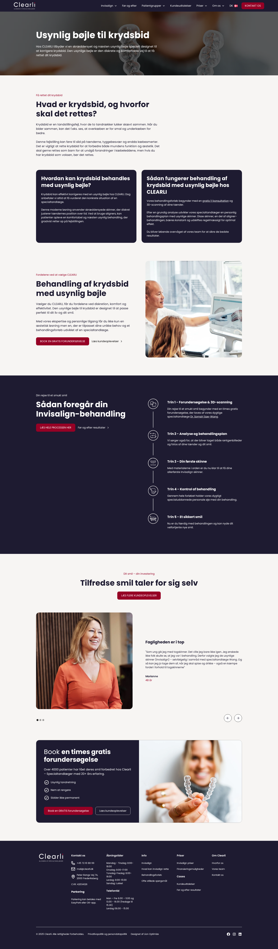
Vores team (218, 869)
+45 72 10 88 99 (85, 863)
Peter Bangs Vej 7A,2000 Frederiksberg (87, 876)
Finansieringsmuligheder (190, 869)
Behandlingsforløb (152, 875)
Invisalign (147, 863)
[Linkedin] (240, 934)
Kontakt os (217, 875)
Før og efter (129, 6)
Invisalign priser (185, 863)
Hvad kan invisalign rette (155, 869)
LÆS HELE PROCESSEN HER (55, 427)
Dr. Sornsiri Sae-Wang (204, 416)
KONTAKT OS (253, 6)
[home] (24, 6)
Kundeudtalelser (180, 6)
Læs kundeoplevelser (112, 811)
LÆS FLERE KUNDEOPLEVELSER (139, 595)
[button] (109, 6)
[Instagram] (234, 934)
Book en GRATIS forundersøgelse (68, 811)
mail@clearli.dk (85, 869)
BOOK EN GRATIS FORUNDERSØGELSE (62, 341)
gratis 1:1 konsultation (215, 201)
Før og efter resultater (189, 890)
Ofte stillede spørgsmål (154, 881)
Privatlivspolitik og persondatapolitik (107, 934)
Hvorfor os (217, 863)
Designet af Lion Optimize (145, 934)
